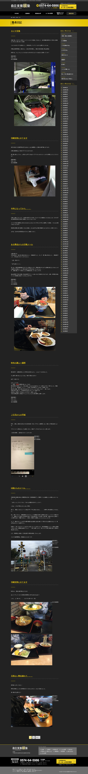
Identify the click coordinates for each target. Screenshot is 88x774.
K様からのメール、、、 (21, 488)
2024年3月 (65, 96)
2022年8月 (65, 121)
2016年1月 (65, 293)
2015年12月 (65, 295)
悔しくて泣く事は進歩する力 (67, 74)
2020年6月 (65, 174)
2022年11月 (65, 118)
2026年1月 (65, 87)
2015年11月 (65, 297)
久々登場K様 (64, 40)
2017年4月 (65, 259)
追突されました (65, 55)
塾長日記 (70, 749)
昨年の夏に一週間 (18, 363)
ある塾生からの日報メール (22, 244)
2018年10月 (65, 219)
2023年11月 (65, 103)
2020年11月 (65, 163)
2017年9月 (65, 248)
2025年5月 (65, 92)
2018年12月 (65, 215)
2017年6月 (65, 255)
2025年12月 (65, 89)
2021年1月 (65, 159)
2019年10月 (65, 192)
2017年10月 (65, 246)
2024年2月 (65, 98)
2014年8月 (65, 331)
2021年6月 (65, 148)
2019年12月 (65, 188)
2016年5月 (65, 284)
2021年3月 (65, 154)
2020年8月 (65, 170)
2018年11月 (65, 217)
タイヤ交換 (15, 31)
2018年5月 (65, 230)
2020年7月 (65, 172)
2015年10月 (65, 299)
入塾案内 (49, 749)
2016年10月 (65, 273)
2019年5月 (65, 203)
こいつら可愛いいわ (66, 69)
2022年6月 (65, 123)
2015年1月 (65, 319)
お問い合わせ (70, 751)
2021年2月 (65, 156)
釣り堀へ (63, 64)
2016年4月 (65, 286)
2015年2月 (65, 317)
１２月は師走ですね (66, 45)
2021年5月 (65, 150)
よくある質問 (63, 749)
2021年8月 (65, 143)
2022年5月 (65, 125)
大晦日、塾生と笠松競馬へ (67, 35)
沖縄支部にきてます (19, 138)
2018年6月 (65, 228)
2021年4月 (65, 152)
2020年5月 (65, 177)
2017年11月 (65, 244)
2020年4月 (65, 179)
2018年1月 (65, 239)
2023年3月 (65, 114)
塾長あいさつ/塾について (46, 751)
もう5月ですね (64, 50)
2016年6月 (65, 282)
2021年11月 (65, 139)
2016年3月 (65, 288)
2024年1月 (65, 101)
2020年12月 (65, 161)
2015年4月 (65, 313)
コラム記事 (43, 753)
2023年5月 (65, 112)
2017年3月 (65, 261)
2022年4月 (65, 127)
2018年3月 (65, 235)
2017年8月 (65, 250)
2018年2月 (65, 237)
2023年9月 (65, 105)
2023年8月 (65, 107)
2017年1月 (65, 266)
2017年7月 (65, 252)
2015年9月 (65, 302)
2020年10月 (65, 165)
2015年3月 (65, 315)
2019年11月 (65, 190)
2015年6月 (65, 308)
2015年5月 (65, 311)
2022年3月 (65, 130)
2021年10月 (65, 141)
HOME (13, 17)
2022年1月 (65, 134)
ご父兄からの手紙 (18, 415)
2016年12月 (65, 268)
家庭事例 (57, 751)
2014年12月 (65, 322)
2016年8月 (65, 277)
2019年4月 (65, 206)
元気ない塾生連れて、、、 (22, 676)
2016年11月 (65, 270)
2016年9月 (65, 275)
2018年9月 (65, 221)
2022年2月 (65, 132)
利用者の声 (55, 749)
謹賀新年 (63, 59)
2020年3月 (65, 181)
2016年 (17, 17)
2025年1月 (65, 94)
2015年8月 (65, 304)
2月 (19, 17)
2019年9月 (65, 194)
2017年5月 (65, 257)
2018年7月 (65, 226)
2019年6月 (65, 201)
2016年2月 (65, 290)
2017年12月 (65, 241)
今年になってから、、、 (21, 208)
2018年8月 (65, 223)
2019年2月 (65, 210)
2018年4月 (65, 232)
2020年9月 (65, 168)
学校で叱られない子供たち (67, 78)
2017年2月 (65, 264)
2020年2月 (65, 183)
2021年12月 (65, 136)
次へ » (37, 737)
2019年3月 (65, 208)
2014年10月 (65, 326)
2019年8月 (65, 197)
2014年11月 (65, 324)
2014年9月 (65, 328)
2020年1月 (65, 185)
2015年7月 (65, 306)
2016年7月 (65, 279)
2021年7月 (65, 145)
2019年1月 (65, 212)
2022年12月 (65, 116)
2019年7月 (65, 199)
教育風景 (63, 751)
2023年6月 (65, 110)
